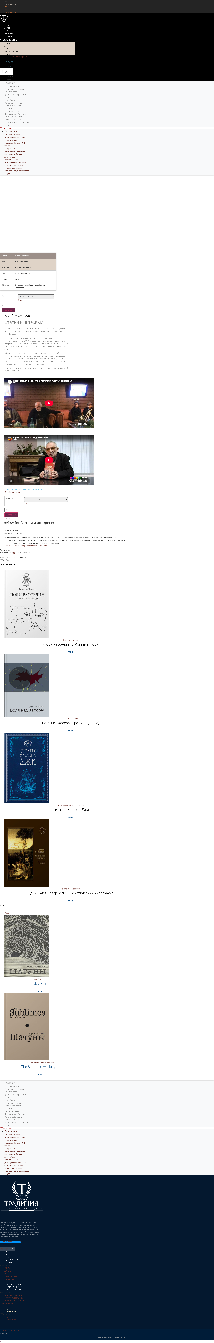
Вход (5, 1)
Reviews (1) (9, 518)
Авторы (7, 46)
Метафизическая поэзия (14, 89)
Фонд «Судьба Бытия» (13, 117)
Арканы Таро (9, 108)
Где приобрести (11, 51)
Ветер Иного (9, 100)
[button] (63, 6)
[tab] (65, 518)
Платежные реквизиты (14, 1290)
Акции (6, 125)
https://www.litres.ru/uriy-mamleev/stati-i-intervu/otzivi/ (28, 545)
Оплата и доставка (13, 1287)
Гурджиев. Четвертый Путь (15, 95)
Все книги (10, 82)
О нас (6, 49)
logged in (15, 552)
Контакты (8, 36)
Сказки (7, 97)
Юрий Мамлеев (10, 92)
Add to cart (8, 310)
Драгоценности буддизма (15, 114)
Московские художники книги (16, 122)
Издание (5, 296)
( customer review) (12, 492)
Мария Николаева (11, 111)
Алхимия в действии (12, 106)
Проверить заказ (10, 4)
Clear (20, 300)
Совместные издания (13, 120)
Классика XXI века (12, 86)
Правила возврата (12, 1284)
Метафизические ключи (14, 103)
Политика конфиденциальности (12, 1330)
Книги (7, 43)
